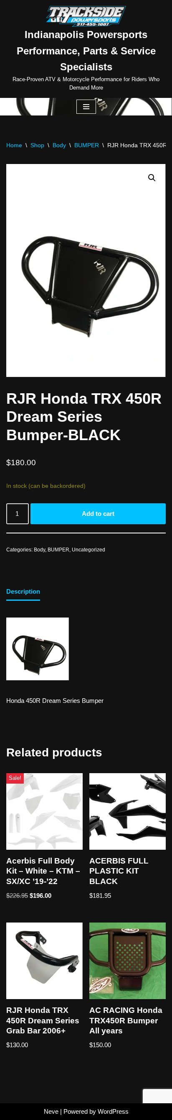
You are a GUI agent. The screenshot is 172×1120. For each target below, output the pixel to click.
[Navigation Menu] (86, 107)
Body (59, 145)
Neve (51, 1111)
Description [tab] (23, 591)
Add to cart (98, 513)
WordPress (113, 1111)
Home (14, 145)
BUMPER (86, 145)
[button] (151, 177)
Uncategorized (88, 550)
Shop (37, 145)
